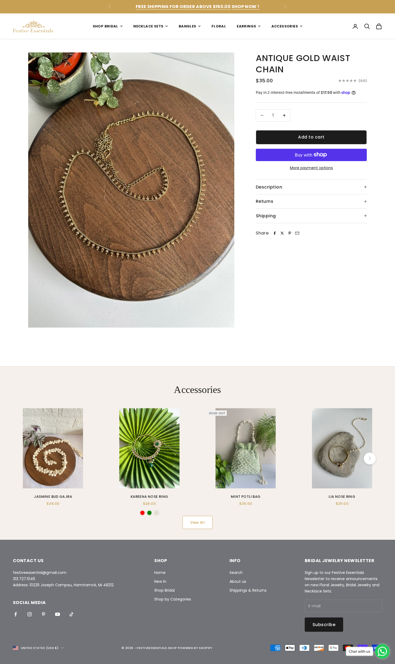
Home (160, 572)
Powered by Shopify (195, 648)
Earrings (246, 26)
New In (160, 581)
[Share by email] (297, 233)
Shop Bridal (105, 26)
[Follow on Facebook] (15, 614)
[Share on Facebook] (274, 233)
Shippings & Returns (248, 590)
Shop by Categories (172, 599)
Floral (218, 26)
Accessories (284, 26)
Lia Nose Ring (342, 496)
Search (236, 572)
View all (197, 522)
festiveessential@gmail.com (39, 572)
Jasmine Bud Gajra (53, 496)
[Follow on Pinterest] (43, 614)
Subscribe (324, 625)
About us (237, 581)
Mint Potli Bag (245, 496)
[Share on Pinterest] (290, 233)
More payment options (311, 167)
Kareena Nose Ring (149, 496)
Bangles (187, 26)
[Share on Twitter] (282, 233)
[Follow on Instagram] (29, 614)
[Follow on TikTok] (71, 614)
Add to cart (311, 137)
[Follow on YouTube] (57, 614)
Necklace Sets (148, 26)
